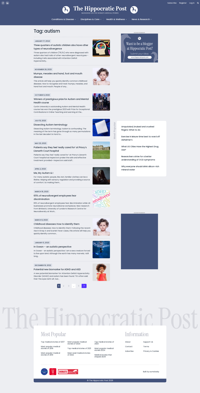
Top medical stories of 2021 (79, 348)
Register (183, 3)
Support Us (148, 342)
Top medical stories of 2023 (104, 343)
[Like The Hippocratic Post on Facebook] (3, 3)
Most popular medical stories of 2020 (77, 343)
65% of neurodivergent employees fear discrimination (55, 197)
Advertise (129, 351)
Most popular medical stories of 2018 (50, 347)
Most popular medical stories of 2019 (50, 354)
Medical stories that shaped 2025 (103, 356)
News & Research (141, 19)
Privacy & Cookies (151, 351)
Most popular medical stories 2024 (104, 349)
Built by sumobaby (151, 371)
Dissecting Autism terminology (50, 124)
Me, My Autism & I (43, 173)
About (128, 342)
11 (78, 285)
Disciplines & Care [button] (90, 19)
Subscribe (172, 3)
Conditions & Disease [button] (63, 19)
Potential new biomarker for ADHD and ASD (57, 269)
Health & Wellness (115, 19)
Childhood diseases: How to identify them (56, 224)
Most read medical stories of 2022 (78, 354)
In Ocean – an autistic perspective (52, 246)
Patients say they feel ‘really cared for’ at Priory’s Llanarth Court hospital (60, 149)
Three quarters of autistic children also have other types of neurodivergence (61, 47)
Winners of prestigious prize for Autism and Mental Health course (61, 100)
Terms (146, 347)
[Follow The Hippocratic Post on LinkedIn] (7, 3)
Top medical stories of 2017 (53, 342)
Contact (129, 347)
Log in (191, 3)
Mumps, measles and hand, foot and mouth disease (58, 75)
